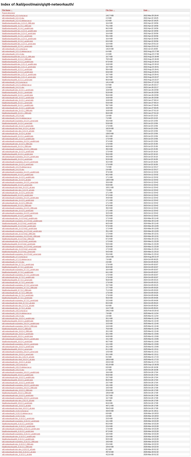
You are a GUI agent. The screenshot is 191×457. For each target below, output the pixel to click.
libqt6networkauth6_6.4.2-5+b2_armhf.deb (18, 244)
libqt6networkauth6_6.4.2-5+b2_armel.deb (18, 252)
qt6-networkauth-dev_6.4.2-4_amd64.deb (18, 139)
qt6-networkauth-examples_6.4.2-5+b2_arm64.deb (22, 231)
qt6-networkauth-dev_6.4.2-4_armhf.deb (17, 164)
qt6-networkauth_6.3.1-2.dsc (13, 54)
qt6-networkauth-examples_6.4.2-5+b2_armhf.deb (21, 247)
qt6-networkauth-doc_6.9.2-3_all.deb (16, 406)
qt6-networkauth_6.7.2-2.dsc (13, 262)
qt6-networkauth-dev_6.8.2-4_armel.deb (17, 354)
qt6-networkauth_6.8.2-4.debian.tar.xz (17, 313)
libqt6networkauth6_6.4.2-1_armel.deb (17, 103)
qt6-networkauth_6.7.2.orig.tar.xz (15, 257)
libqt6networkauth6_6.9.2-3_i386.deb (16, 393)
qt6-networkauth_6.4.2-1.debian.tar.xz (17, 85)
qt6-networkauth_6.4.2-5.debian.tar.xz (17, 167)
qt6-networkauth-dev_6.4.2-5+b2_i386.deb (18, 234)
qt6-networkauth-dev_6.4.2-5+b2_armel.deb (19, 249)
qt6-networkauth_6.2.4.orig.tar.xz (15, 15)
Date (145, 10)
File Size (109, 10)
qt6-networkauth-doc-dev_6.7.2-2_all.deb (18, 306)
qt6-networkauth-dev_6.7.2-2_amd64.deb (18, 277)
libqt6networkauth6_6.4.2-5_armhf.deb (17, 216)
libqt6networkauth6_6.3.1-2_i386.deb (16, 59)
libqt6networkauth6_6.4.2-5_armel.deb (17, 185)
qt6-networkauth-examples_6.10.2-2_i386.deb (20, 442)
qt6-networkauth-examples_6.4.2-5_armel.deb (20, 182)
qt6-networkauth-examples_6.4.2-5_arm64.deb (20, 198)
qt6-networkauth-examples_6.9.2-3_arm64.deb (20, 385)
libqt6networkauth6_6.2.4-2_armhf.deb (17, 36)
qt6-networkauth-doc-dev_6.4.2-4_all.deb (18, 131)
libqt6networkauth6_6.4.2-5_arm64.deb (17, 195)
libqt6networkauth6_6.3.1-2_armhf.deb (17, 69)
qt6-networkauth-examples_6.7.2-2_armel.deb (20, 285)
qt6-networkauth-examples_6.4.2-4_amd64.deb (20, 141)
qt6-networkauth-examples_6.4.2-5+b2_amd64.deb (22, 221)
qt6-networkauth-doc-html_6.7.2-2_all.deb (18, 303)
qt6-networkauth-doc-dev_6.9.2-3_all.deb (18, 401)
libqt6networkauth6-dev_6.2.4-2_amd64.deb (19, 31)
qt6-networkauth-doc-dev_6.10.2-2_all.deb (18, 449)
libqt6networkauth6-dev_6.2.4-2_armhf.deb (19, 33)
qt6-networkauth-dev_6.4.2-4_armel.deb (17, 126)
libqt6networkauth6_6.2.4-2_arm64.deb (17, 41)
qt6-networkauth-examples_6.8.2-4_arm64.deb (20, 339)
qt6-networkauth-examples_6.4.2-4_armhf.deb (20, 162)
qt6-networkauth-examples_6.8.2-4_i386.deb (19, 326)
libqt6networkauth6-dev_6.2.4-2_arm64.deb (19, 39)
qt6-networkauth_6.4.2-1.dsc (13, 87)
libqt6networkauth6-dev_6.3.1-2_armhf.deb (19, 67)
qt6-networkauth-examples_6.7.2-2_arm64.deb (20, 270)
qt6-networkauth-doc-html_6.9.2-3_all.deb (18, 408)
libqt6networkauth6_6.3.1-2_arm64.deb (17, 72)
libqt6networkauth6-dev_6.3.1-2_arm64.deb (19, 75)
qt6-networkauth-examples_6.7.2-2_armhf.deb (20, 300)
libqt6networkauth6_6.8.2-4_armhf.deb (17, 342)
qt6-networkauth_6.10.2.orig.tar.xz (15, 411)
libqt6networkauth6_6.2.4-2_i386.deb (16, 26)
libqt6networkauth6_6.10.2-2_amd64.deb (18, 439)
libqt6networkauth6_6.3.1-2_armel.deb (17, 80)
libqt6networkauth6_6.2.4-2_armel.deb (17, 46)
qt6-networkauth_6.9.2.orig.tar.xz (15, 365)
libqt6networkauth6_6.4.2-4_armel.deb (17, 123)
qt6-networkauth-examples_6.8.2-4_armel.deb (20, 352)
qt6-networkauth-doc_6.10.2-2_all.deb (17, 454)
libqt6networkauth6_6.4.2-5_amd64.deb (17, 175)
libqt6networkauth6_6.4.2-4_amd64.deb (17, 136)
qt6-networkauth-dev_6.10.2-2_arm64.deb (18, 426)
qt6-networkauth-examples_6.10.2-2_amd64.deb (21, 434)
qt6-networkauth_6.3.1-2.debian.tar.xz (17, 51)
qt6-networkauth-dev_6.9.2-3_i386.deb (17, 390)
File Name (6, 10)
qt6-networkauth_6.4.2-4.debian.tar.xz (17, 118)
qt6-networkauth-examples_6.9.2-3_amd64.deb (20, 372)
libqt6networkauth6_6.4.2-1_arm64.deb (17, 95)
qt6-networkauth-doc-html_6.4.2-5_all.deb (18, 187)
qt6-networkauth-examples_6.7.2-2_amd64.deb (20, 275)
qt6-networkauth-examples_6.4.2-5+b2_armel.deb (21, 254)
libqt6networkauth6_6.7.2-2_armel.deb (17, 280)
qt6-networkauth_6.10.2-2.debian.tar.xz (17, 413)
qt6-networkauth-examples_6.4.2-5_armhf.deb (20, 213)
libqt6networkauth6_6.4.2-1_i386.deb (16, 113)
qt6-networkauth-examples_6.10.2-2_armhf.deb (20, 421)
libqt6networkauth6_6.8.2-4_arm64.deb (17, 336)
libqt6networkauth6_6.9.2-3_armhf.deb (17, 403)
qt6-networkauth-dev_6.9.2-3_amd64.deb (18, 377)
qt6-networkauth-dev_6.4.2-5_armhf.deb (17, 211)
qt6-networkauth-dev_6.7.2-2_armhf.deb (17, 295)
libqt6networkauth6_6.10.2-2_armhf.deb (17, 424)
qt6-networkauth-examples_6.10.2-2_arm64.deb (21, 429)
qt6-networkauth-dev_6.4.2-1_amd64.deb (18, 108)
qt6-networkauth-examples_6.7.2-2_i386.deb (19, 288)
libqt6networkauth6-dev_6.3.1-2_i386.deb (18, 57)
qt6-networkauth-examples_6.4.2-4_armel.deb (20, 121)
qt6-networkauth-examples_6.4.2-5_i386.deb (19, 208)
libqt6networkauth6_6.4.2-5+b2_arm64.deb (19, 226)
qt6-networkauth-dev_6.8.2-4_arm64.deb (18, 347)
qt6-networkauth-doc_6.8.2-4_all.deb (16, 362)
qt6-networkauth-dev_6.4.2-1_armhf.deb (17, 90)
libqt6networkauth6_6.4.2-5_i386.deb (16, 205)
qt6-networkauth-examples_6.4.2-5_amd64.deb (20, 172)
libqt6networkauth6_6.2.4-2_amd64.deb (17, 28)
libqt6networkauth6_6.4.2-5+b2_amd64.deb (19, 223)
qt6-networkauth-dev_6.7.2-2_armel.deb (17, 282)
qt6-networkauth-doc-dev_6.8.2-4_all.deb (18, 357)
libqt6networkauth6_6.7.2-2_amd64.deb (17, 272)
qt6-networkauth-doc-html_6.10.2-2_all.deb (19, 452)
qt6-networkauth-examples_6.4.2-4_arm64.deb (20, 157)
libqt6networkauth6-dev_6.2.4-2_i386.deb (18, 23)
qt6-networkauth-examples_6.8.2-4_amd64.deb (20, 323)
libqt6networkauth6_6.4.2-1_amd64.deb (17, 105)
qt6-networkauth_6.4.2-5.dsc (13, 169)
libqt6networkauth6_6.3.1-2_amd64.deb (17, 62)
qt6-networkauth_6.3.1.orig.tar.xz (15, 49)
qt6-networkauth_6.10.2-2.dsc (13, 416)
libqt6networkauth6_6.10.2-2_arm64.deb (18, 431)
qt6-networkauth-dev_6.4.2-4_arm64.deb (18, 152)
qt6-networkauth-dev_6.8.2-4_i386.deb (17, 331)
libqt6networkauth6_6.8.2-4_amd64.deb (17, 321)
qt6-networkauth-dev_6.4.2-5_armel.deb (17, 193)
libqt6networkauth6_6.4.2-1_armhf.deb (17, 92)
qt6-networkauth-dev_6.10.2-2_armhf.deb (18, 418)
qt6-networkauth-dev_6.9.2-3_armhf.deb (17, 395)
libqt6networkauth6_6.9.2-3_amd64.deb (17, 375)
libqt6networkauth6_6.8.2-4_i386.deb (16, 329)
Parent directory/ (8, 13)
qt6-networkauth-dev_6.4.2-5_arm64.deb (18, 200)
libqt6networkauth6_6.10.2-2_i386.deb (17, 447)
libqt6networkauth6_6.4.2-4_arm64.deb (17, 154)
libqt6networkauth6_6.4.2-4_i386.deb (16, 146)
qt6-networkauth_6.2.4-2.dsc (13, 18)
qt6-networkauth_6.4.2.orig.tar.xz (15, 82)
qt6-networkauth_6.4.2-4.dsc (13, 116)
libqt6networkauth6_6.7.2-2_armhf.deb (17, 298)
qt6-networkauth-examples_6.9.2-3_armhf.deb (20, 398)
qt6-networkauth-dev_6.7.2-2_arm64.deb (18, 264)
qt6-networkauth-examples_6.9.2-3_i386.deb (19, 388)
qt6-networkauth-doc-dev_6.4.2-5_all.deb (18, 190)
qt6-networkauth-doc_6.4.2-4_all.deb (16, 134)
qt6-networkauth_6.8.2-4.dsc (13, 316)
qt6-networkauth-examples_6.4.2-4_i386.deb (19, 149)
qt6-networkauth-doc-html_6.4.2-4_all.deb (18, 128)
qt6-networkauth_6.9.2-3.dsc (13, 370)
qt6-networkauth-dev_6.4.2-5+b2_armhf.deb (19, 241)
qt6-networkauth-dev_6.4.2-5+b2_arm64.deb (19, 228)
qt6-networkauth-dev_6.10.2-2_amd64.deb (18, 437)
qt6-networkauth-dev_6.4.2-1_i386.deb (17, 110)
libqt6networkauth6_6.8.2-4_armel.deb (17, 349)
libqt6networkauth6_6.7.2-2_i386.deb (16, 290)
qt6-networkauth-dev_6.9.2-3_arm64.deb (18, 383)
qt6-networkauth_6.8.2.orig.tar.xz (15, 311)
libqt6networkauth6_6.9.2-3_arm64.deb (17, 380)
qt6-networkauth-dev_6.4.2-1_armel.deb (17, 100)
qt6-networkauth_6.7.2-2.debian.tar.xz (17, 259)
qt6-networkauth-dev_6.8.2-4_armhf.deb (17, 334)
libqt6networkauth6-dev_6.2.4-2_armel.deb (19, 44)
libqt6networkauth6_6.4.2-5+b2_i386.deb (18, 239)
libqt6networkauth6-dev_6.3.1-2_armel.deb (19, 77)
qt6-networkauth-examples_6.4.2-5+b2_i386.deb (21, 236)
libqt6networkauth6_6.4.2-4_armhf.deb (17, 159)
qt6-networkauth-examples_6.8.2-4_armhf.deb (20, 344)
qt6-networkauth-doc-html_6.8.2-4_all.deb (18, 359)
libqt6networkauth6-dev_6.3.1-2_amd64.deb (19, 64)
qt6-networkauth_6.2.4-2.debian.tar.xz (17, 21)
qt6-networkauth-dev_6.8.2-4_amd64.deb (18, 318)
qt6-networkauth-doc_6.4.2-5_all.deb (16, 180)
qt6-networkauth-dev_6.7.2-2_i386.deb (17, 293)
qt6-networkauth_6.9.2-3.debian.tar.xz (17, 367)
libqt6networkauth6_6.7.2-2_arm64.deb (17, 267)
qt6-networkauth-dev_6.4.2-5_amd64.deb (18, 177)
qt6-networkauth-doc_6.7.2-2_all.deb (16, 308)
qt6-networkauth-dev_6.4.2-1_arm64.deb (18, 98)
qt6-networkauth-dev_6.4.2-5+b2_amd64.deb (19, 218)
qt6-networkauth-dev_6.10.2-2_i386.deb (17, 444)
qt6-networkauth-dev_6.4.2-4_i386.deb (17, 144)
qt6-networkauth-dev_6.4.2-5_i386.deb (17, 203)
